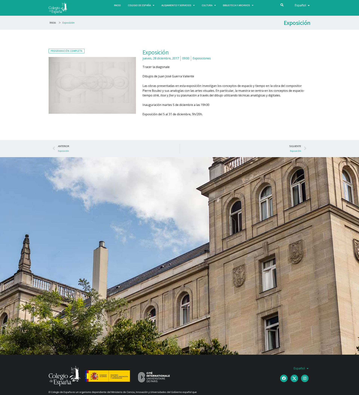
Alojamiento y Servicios (176, 5)
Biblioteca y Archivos (236, 5)
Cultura (207, 5)
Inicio (117, 5)
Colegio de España (139, 5)
